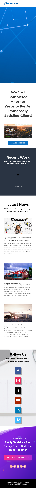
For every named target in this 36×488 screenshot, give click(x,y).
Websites (26, 240)
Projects (21, 240)
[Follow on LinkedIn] (18, 410)
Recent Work (18, 53)
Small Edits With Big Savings (12, 283)
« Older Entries (8, 258)
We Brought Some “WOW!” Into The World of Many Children (17, 238)
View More (18, 187)
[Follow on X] (18, 390)
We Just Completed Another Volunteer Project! (16, 325)
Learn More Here (18, 143)
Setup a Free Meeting (18, 457)
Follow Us (18, 67)
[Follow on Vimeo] (18, 420)
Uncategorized (23, 328)
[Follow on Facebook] (18, 370)
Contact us (18, 74)
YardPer (8, 240)
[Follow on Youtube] (18, 400)
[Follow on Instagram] (18, 380)
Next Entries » (28, 258)
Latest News (18, 60)
